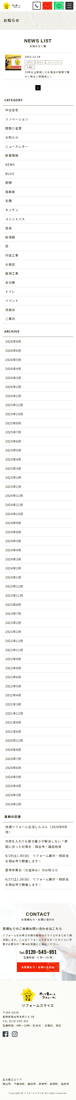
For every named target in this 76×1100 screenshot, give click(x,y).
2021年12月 (14, 713)
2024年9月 (13, 523)
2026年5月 (13, 359)
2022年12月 (14, 641)
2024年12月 (14, 495)
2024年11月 (14, 504)
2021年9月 (13, 722)
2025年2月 (13, 477)
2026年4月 (13, 368)
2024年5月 (13, 541)
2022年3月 (13, 704)
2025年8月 (13, 423)
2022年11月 (14, 650)
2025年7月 (13, 432)
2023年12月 (14, 586)
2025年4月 (13, 459)
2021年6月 (13, 731)
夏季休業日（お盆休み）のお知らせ (31, 870)
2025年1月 (13, 486)
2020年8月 (13, 749)
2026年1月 (13, 396)
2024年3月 (13, 559)
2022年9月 (13, 659)
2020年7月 (13, 758)
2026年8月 (13, 341)
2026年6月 (13, 350)
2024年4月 (13, 550)
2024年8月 (13, 532)
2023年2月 (13, 622)
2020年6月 (13, 767)
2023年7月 (13, 613)
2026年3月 (13, 378)
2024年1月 (13, 577)
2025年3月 (13, 468)
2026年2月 (13, 386)
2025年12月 (14, 405)
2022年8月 (13, 668)
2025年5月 (13, 450)
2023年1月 (13, 631)
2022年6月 (13, 677)
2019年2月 (13, 804)
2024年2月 (13, 568)
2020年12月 (14, 740)
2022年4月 (13, 695)
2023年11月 (14, 595)
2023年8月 (13, 604)
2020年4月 (13, 786)
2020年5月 (13, 777)
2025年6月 (13, 441)
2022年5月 (13, 686)
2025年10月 (14, 414)
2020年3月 (13, 795)
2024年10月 (14, 514)
